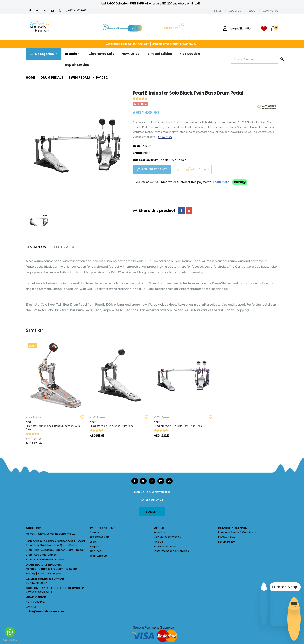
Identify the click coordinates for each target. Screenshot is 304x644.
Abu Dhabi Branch (45, 554)
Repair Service (77, 64)
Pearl (146, 153)
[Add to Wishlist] (177, 169)
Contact (95, 551)
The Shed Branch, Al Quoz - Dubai (63, 540)
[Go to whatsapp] (10, 632)
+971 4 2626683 (36, 601)
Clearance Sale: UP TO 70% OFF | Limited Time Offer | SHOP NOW (151, 44)
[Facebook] (181, 210)
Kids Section (189, 54)
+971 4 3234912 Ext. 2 (39, 592)
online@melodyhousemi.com (45, 611)
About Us (160, 532)
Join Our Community (167, 537)
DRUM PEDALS (33, 416)
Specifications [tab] (65, 247)
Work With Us (98, 556)
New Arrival (131, 54)
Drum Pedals (52, 77)
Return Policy (226, 541)
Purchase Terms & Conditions (237, 532)
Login (93, 541)
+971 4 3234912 (76, 10)
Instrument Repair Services (171, 551)
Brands (94, 532)
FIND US (216, 10)
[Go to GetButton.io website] (10, 640)
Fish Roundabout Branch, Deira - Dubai (58, 550)
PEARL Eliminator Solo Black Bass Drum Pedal (112, 424)
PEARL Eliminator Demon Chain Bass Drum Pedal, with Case (53, 426)
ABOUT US (235, 10)
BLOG (252, 10)
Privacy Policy (226, 537)
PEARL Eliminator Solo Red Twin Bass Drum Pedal (178, 424)
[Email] (189, 210)
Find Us (158, 541)
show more (165, 136)
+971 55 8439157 (36, 583)
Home (31, 77)
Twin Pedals (79, 77)
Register (95, 546)
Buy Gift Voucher (165, 546)
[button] (274, 27)
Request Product (154, 169)
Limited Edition (160, 54)
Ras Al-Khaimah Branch (49, 559)
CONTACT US (270, 10)
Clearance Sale (101, 54)
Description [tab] (36, 247)
